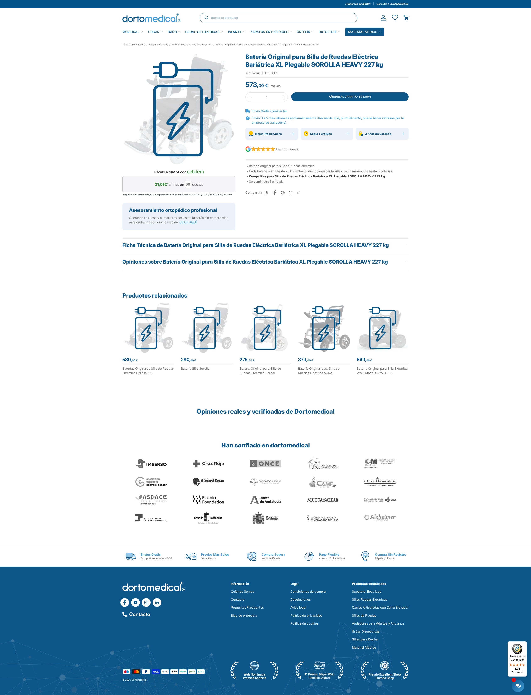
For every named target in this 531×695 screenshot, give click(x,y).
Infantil (235, 32)
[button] (406, 17)
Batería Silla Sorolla (195, 369)
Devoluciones (300, 599)
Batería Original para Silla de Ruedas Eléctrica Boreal (260, 371)
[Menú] (524, 643)
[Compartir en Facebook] (275, 193)
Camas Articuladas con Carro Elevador (380, 607)
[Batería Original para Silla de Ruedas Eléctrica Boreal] (265, 328)
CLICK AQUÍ (188, 222)
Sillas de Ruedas (364, 615)
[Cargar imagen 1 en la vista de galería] (178, 109)
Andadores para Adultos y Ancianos (378, 623)
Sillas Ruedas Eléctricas (369, 599)
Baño (172, 32)
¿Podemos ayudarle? (358, 3)
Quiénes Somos (242, 591)
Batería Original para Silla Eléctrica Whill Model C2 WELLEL (382, 371)
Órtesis (303, 32)
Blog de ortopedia (244, 615)
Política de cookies (304, 623)
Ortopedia (328, 32)
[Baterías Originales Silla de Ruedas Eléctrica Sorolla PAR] (148, 328)
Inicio (125, 45)
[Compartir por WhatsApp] (291, 193)
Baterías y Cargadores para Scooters (192, 45)
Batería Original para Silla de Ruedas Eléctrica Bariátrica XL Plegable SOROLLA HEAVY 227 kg (267, 45)
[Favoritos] (394, 17)
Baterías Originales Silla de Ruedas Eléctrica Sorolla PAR (148, 371)
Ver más (228, 194)
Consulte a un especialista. (392, 3)
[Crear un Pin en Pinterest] (283, 193)
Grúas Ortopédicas (202, 32)
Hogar (153, 32)
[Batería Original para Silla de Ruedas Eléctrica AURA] (324, 328)
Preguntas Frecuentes (247, 607)
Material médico (362, 32)
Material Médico (364, 647)
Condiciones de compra (308, 591)
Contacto (139, 614)
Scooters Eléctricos (157, 45)
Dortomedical (139, 679)
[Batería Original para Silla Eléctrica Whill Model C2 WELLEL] (383, 328)
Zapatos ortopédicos (269, 32)
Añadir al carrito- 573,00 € (350, 96)
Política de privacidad (306, 615)
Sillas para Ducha (365, 639)
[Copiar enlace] (298, 193)
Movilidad (131, 32)
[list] (179, 111)
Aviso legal (298, 607)
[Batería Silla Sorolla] (207, 328)
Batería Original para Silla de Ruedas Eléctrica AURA (319, 371)
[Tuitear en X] (267, 193)
